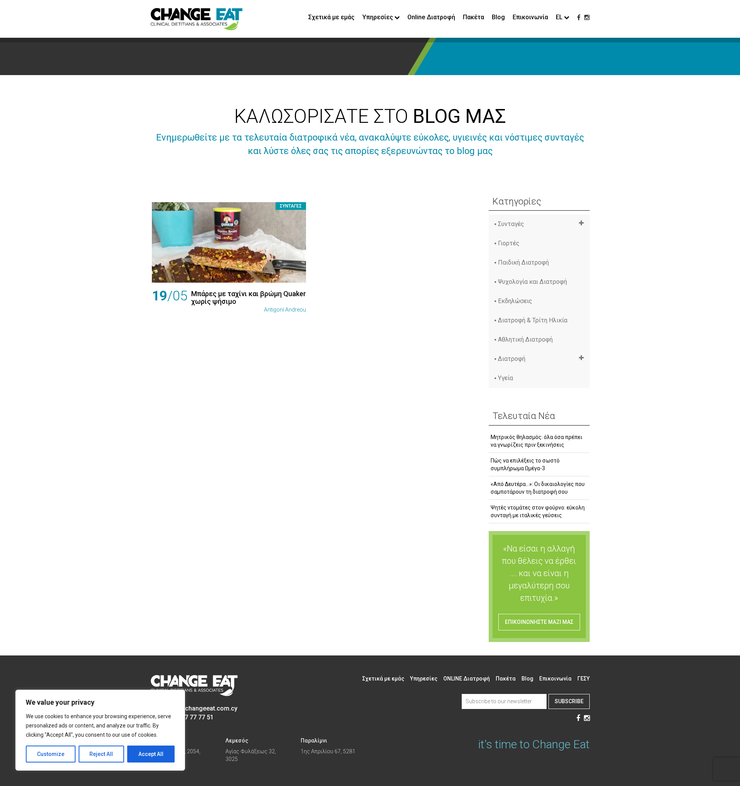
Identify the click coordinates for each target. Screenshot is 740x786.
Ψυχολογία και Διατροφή (532, 281)
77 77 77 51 (197, 717)
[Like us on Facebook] (578, 17)
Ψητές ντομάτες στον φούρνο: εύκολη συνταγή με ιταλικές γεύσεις (538, 511)
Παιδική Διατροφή (523, 262)
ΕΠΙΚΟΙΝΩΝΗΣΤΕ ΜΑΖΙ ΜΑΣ (539, 622)
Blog (498, 17)
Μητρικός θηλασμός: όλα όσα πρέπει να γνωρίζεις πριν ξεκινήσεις (536, 441)
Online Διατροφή (431, 17)
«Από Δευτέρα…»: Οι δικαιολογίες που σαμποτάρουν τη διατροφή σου (538, 488)
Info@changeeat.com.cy (202, 708)
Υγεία (505, 378)
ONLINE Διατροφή (466, 678)
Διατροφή (511, 358)
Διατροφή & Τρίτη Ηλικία (532, 320)
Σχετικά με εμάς (331, 17)
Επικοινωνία (530, 17)
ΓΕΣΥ (583, 678)
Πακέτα (473, 17)
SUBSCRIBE (569, 701)
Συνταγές (291, 206)
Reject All (101, 754)
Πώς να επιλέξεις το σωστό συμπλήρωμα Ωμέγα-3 (525, 464)
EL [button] (559, 17)
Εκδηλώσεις (515, 301)
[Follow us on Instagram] (587, 17)
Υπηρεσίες (423, 678)
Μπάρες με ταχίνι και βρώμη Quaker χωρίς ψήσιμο (248, 297)
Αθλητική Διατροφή (525, 339)
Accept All (150, 754)
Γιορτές (509, 243)
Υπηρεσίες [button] (377, 17)
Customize (50, 754)
